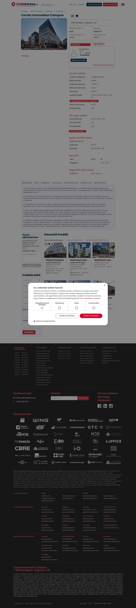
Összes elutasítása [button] (66, 316)
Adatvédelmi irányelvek (92, 298)
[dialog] (68, 304)
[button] (44, 321)
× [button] (104, 285)
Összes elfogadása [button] (91, 316)
